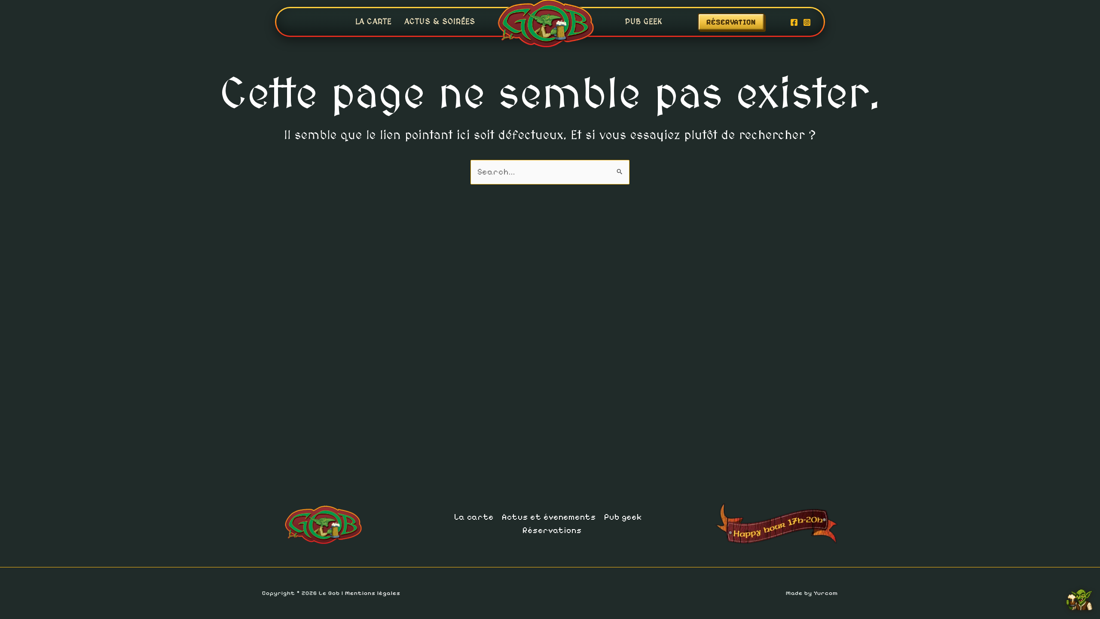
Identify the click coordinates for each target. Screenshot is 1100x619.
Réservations (552, 530)
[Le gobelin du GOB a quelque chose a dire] (1079, 596)
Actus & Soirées (439, 21)
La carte (373, 21)
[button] (740, 22)
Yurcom (826, 593)
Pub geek (644, 21)
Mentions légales (372, 593)
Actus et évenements (549, 517)
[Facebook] (794, 22)
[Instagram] (807, 22)
